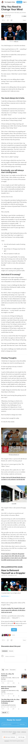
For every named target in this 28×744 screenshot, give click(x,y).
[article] (14, 678)
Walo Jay (16, 41)
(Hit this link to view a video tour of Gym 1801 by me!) (13, 542)
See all (4, 712)
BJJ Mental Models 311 (14, 454)
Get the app (21, 737)
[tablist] (7, 651)
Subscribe (19, 2)
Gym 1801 (14, 503)
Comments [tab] (4, 651)
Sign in (25, 2)
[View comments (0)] (7, 20)
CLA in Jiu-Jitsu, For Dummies (7, 674)
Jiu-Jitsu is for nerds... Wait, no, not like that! (10, 678)
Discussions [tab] (12, 669)
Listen (24, 16)
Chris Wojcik (8, 15)
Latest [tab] (6, 669)
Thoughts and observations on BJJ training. (10, 691)
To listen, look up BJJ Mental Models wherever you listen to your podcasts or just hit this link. (13, 478)
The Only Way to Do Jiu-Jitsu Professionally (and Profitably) (10, 701)
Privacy (14, 732)
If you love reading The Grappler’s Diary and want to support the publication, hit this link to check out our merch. (13, 610)
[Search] (25, 669)
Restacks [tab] (11, 651)
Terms (18, 732)
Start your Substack (10, 737)
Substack (6, 741)
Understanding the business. (8, 705)
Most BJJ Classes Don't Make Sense (8, 687)
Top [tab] (3, 669)
